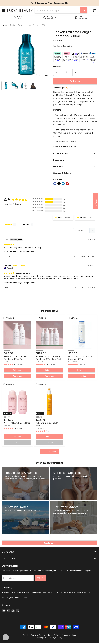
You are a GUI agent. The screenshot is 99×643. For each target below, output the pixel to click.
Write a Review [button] (86, 217)
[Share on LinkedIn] (63, 183)
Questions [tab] (25, 224)
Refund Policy (53, 635)
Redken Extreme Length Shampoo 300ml (19, 251)
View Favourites (49, 452)
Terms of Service (38, 635)
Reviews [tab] (8, 224)
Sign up (40, 577)
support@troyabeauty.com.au (14, 597)
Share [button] (9, 256)
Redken (59, 40)
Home (4, 25)
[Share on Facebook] (54, 183)
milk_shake (40, 428)
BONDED (7, 362)
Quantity (57, 67)
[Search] (83, 10)
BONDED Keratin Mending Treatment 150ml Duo (16, 357)
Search (25, 635)
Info (58, 60)
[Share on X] (59, 183)
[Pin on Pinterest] (67, 183)
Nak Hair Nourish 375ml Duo (17, 423)
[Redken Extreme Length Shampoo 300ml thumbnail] (6, 85)
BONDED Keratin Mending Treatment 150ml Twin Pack (48, 357)
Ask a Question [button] (64, 217)
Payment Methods (68, 635)
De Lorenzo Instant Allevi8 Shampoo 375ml (80, 357)
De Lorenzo (72, 362)
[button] (89, 256)
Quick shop (17, 370)
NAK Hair (7, 425)
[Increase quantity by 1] (76, 72)
